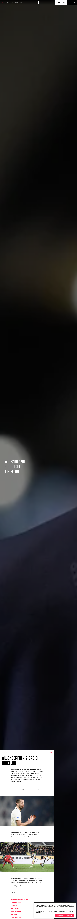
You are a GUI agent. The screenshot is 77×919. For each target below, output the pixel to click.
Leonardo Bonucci (16, 911)
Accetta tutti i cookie (70, 915)
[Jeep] (63, 2)
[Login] (75, 2)
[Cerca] (70, 2)
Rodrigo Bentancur (16, 917)
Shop (12, 2)
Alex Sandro (14, 905)
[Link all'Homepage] (38, 2)
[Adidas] (58, 2)
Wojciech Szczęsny (16, 899)
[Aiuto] (72, 2)
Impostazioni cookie (60, 915)
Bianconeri (16, 2)
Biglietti (8, 2)
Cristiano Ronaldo (16, 902)
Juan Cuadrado (15, 908)
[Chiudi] (74, 903)
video (21, 2)
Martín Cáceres (25, 899)
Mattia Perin (14, 914)
